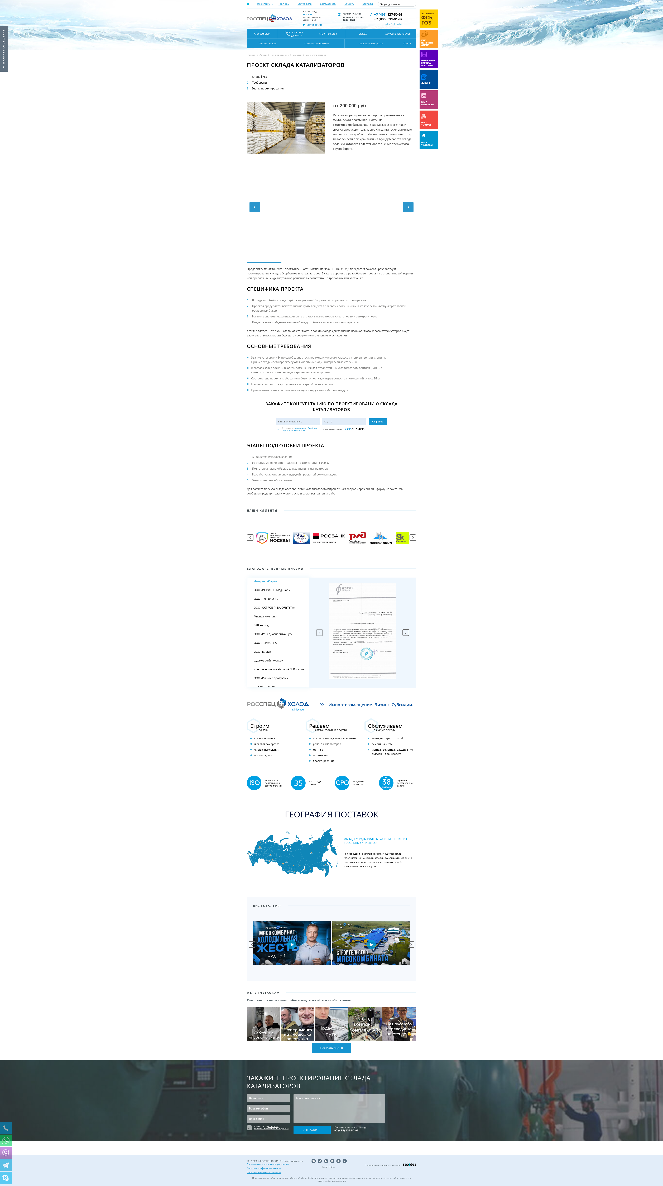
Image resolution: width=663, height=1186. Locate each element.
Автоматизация (268, 43)
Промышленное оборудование (294, 33)
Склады (363, 33)
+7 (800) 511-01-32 (388, 19)
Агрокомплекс (262, 33)
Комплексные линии (316, 43)
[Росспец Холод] (269, 18)
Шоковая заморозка (371, 43)
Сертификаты (304, 3)
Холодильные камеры (398, 33)
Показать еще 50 (331, 1048)
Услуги (407, 43)
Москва (308, 14)
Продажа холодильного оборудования (268, 1164)
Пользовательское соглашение (264, 1172)
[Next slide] (405, 632)
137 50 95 (353, 429)
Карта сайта (328, 1167)
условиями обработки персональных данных (300, 429)
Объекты (349, 3)
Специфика (259, 77)
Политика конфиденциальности (264, 1168)
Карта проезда (314, 24)
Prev (252, 944)
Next (411, 944)
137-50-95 (388, 14)
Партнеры (283, 3)
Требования (260, 82)
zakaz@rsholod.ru (393, 24)
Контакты (367, 3)
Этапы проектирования (268, 88)
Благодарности (328, 3)
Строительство (328, 33)
